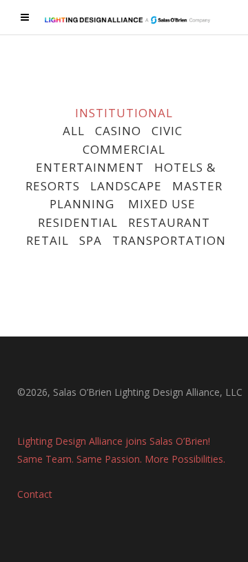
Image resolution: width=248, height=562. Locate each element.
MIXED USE (162, 204)
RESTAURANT (169, 222)
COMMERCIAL (124, 149)
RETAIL (47, 240)
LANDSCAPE (126, 186)
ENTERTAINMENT (90, 167)
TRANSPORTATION (169, 240)
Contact (34, 494)
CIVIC (167, 131)
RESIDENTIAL (78, 222)
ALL (74, 131)
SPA (90, 240)
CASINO (118, 131)
